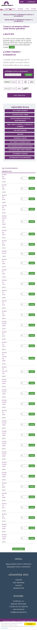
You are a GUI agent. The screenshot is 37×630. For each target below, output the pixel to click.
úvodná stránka (10, 9)
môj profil (18, 580)
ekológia (20, 9)
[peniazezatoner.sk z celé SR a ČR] (7, 3)
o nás (27, 9)
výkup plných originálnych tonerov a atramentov (18, 20)
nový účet (18, 585)
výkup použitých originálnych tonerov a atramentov (18, 15)
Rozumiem (30, 624)
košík (21, 2)
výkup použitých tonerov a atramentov (18, 564)
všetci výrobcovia (19, 95)
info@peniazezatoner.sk (19, 612)
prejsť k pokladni (18, 549)
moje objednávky (18, 582)
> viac (12, 47)
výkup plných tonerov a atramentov (18, 567)
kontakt (33, 9)
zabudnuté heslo (18, 588)
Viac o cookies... (4, 628)
